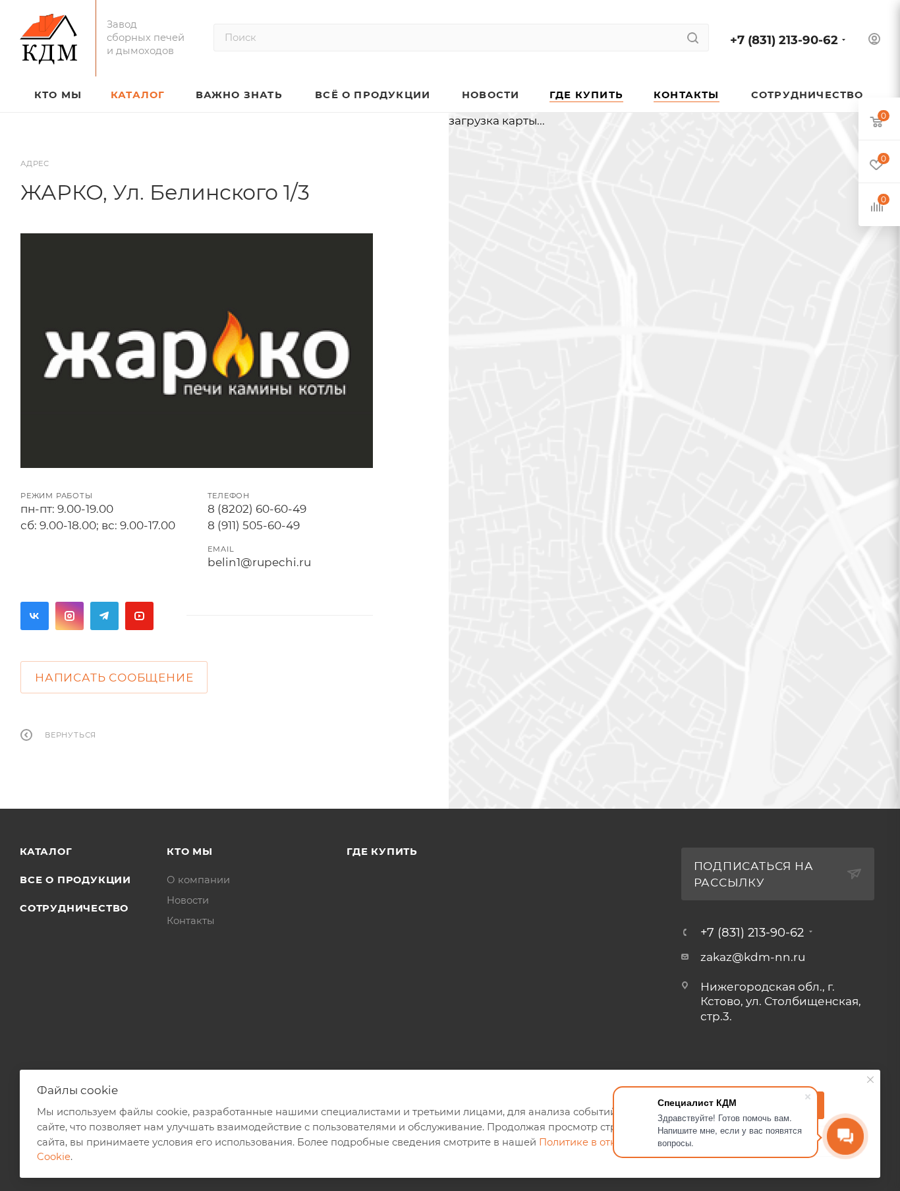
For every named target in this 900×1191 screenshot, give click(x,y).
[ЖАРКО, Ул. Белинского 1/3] (196, 350)
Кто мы (190, 851)
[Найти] (693, 37)
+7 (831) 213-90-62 (784, 39)
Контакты (191, 921)
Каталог (46, 851)
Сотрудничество (74, 908)
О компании (198, 880)
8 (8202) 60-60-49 (257, 508)
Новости (188, 900)
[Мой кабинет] (874, 40)
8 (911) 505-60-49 (254, 525)
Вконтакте (34, 616)
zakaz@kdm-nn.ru (752, 957)
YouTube (139, 616)
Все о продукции (75, 880)
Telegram (104, 616)
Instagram (69, 616)
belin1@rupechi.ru (259, 562)
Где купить (382, 851)
